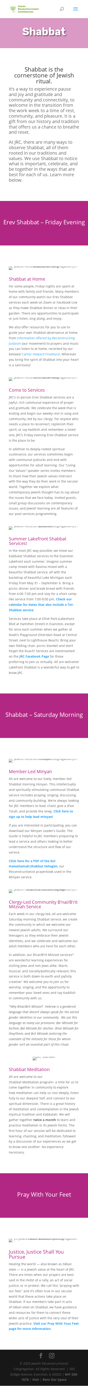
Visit (35, 1379)
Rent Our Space (55, 1379)
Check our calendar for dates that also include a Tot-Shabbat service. (41, 604)
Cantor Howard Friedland (41, 354)
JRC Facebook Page (34, 656)
